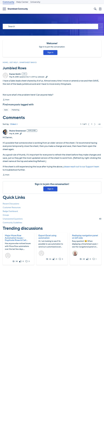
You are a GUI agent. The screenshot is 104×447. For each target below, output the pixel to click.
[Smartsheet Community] (18, 9)
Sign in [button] (50, 52)
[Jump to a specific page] (99, 124)
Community (8, 2)
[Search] (95, 9)
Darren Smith (15, 74)
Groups (6, 215)
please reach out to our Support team (81, 166)
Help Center (22, 2)
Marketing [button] (15, 110)
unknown (41, 77)
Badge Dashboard (10, 211)
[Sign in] (100, 9)
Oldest (13, 124)
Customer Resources (12, 207)
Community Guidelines (12, 222)
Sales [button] (6, 110)
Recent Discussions (11, 203)
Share (6, 100)
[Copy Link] (46, 77)
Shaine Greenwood (17, 131)
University (35, 2)
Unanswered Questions (52, 219)
